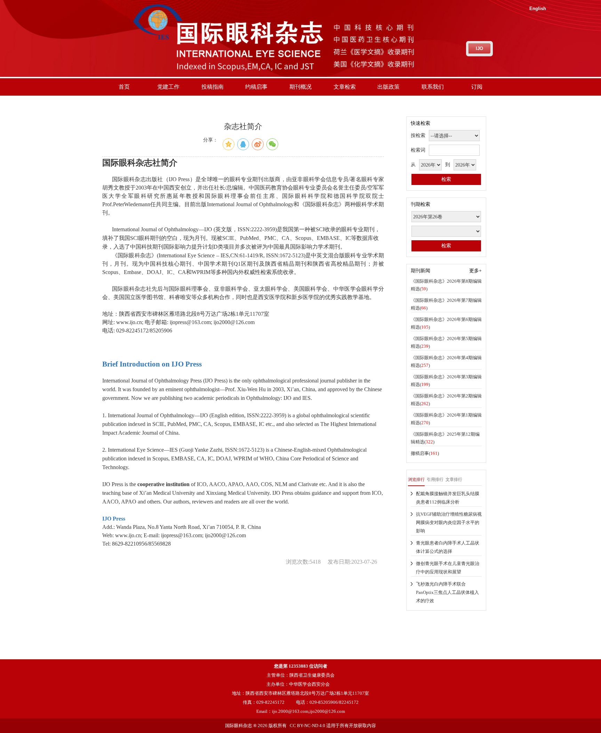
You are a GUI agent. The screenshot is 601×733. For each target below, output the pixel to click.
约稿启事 (256, 87)
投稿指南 (212, 87)
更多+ (475, 270)
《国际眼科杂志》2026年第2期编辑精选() (446, 399)
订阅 (476, 87)
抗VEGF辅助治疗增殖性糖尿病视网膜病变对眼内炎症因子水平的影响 (449, 522)
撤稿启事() (425, 453)
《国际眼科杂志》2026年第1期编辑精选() (446, 418)
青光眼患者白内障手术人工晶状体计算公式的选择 (447, 547)
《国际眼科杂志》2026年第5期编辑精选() (446, 342)
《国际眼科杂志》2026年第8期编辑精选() (446, 285)
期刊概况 (300, 87)
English (537, 8)
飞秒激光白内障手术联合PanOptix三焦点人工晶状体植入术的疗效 (447, 592)
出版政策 (388, 87)
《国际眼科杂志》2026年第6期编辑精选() (446, 323)
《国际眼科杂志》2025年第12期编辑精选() (445, 438)
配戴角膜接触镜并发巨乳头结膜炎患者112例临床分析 (447, 498)
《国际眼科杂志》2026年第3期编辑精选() (446, 380)
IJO (479, 48)
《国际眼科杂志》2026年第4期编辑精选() (446, 361)
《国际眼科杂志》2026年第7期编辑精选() (446, 304)
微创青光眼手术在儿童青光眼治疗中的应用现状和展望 (447, 567)
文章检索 (345, 87)
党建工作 (168, 87)
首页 (124, 87)
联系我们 (433, 87)
